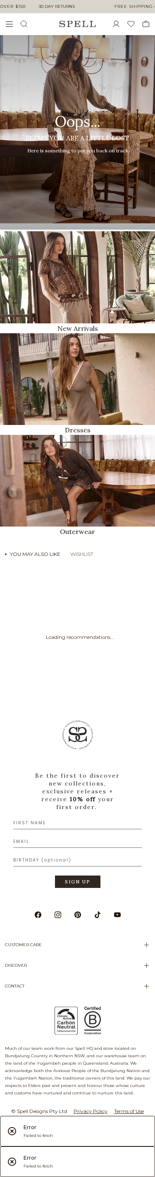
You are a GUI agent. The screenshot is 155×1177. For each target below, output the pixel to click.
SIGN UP (78, 882)
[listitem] (77, 132)
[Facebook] (38, 914)
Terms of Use (129, 1111)
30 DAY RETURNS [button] (57, 6)
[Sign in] (119, 24)
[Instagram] (58, 914)
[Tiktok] (97, 914)
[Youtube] (117, 914)
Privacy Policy (90, 1111)
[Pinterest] (77, 914)
